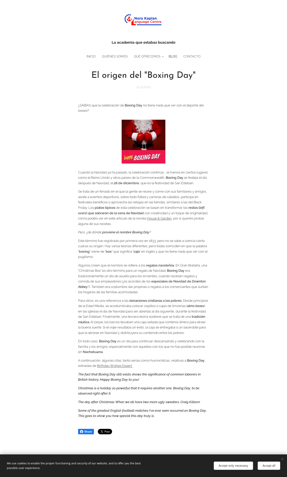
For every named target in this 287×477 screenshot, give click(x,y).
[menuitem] (92, 56)
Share (88, 431)
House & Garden (159, 218)
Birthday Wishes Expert (115, 366)
